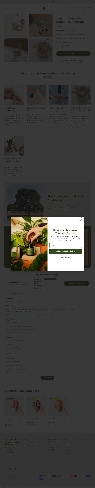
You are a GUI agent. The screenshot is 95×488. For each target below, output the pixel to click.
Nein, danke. (65, 257)
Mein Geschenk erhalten (65, 251)
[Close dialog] (81, 219)
